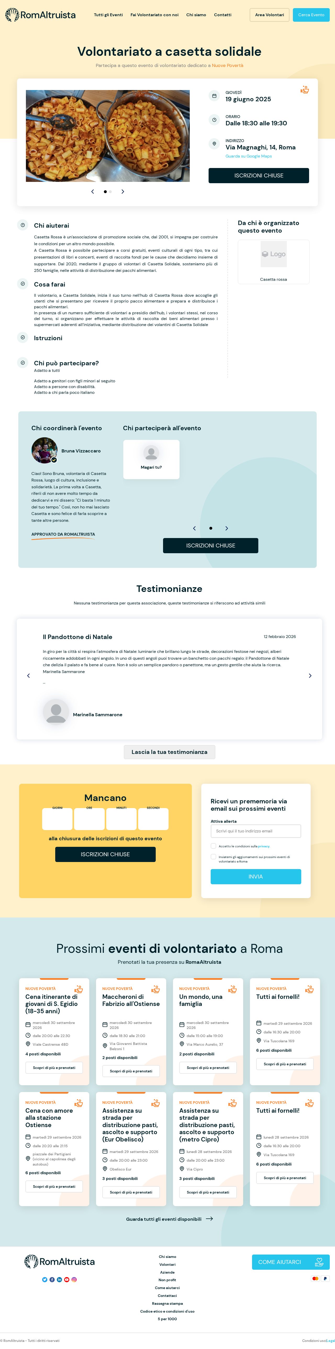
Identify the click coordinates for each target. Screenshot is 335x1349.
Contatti (222, 15)
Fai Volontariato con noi (154, 15)
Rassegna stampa (167, 1303)
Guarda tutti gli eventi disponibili (164, 1219)
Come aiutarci (167, 1288)
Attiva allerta (224, 821)
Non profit (167, 1280)
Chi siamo (196, 15)
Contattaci (167, 1296)
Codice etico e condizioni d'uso (167, 1311)
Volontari (167, 1264)
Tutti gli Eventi (108, 15)
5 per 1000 (167, 1319)
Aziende (167, 1272)
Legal (331, 1341)
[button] (123, 191)
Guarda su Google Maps (249, 156)
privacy (264, 846)
